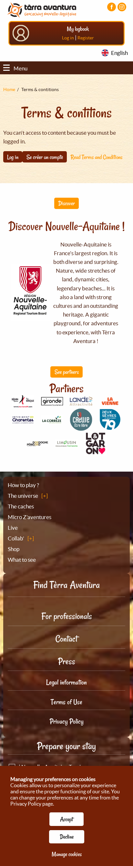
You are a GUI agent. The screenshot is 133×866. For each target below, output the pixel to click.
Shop (13, 549)
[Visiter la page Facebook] (111, 7)
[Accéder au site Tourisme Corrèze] (52, 420)
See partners (67, 372)
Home (9, 89)
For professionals (66, 616)
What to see (22, 560)
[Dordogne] (37, 443)
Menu (20, 68)
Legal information (66, 682)
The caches (21, 506)
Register (85, 37)
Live (13, 528)
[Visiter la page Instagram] (122, 7)
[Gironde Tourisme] (52, 402)
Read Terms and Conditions (96, 157)
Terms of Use (66, 702)
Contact (66, 639)
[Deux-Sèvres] (110, 427)
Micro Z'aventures (29, 517)
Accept (66, 819)
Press (66, 661)
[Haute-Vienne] (66, 445)
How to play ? (23, 485)
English (119, 53)
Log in (68, 37)
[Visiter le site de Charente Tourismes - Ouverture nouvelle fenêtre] (23, 420)
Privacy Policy (67, 721)
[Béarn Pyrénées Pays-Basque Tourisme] (23, 404)
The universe (23, 496)
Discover (66, 203)
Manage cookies (67, 854)
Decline (67, 836)
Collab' (16, 538)
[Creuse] (81, 427)
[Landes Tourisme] (81, 402)
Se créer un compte (44, 157)
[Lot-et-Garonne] (95, 452)
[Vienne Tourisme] (110, 404)
